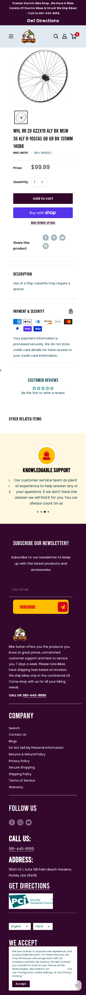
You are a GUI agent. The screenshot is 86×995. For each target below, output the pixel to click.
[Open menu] (11, 36)
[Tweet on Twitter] (62, 237)
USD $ (39, 926)
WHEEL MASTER (20, 152)
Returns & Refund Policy (27, 754)
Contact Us (17, 734)
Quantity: (21, 182)
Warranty (16, 787)
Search (14, 728)
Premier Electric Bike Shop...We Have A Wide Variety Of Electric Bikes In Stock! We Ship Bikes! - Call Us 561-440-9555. (43, 8)
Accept (21, 984)
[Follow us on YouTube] (29, 822)
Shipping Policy (20, 774)
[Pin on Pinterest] (54, 237)
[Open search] (56, 36)
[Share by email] (46, 246)
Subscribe (28, 606)
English (16, 926)
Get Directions (43, 21)
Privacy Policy (19, 761)
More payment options (43, 223)
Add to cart (43, 198)
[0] (73, 36)
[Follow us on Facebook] (12, 822)
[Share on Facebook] (46, 237)
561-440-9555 (21, 848)
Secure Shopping (22, 767)
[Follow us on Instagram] (20, 822)
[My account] (64, 36)
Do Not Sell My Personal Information (36, 747)
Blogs (13, 741)
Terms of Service (22, 780)
